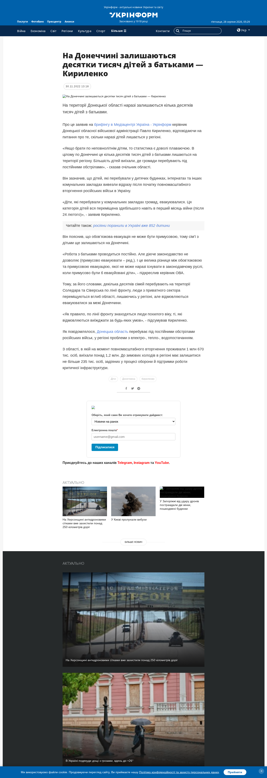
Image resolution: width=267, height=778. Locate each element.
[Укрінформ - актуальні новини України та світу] (133, 14)
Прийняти (235, 772)
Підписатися (105, 447)
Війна (21, 31)
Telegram (124, 463)
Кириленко (148, 378)
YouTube (162, 463)
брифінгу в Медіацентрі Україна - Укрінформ (132, 124)
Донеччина (128, 378)
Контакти (163, 31)
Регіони (67, 31)
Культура (84, 31)
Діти (113, 378)
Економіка (38, 31)
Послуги (22, 21)
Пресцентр (54, 21)
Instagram (142, 463)
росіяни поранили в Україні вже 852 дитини (131, 226)
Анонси (69, 21)
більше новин (133, 542)
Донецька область (112, 332)
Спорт (101, 31)
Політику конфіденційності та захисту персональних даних (179, 772)
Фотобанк (37, 21)
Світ (53, 31)
